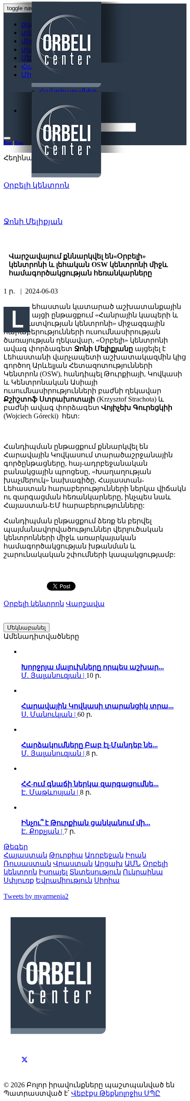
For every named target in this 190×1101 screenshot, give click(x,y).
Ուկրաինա (143, 872)
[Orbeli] (97, 90)
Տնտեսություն (95, 872)
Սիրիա (107, 880)
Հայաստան (25, 855)
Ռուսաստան (27, 863)
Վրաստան (73, 863)
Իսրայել (53, 872)
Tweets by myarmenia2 (36, 896)
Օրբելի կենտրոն (36, 185)
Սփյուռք (19, 880)
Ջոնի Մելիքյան (33, 221)
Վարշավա (85, 603)
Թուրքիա (66, 855)
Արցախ (109, 863)
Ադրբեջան (104, 855)
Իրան (135, 855)
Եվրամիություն (64, 880)
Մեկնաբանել (26, 627)
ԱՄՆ (133, 863)
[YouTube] (24, 1069)
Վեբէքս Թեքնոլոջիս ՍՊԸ (115, 1093)
